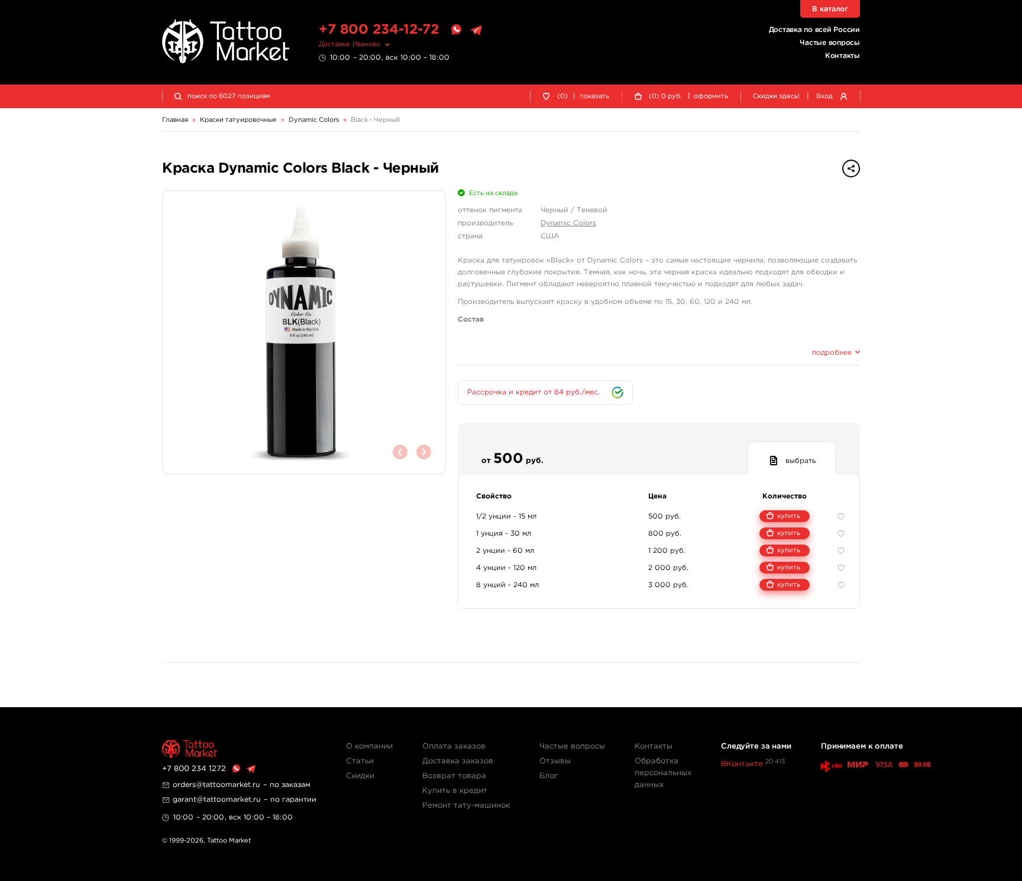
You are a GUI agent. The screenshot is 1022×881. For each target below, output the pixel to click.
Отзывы (555, 761)
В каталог (830, 9)
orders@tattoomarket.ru (216, 785)
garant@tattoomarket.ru (217, 799)
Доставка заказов (457, 761)
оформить (711, 96)
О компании (369, 746)
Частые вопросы (830, 43)
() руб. (665, 96)
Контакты (842, 56)
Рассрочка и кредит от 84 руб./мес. (533, 392)
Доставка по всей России (814, 30)
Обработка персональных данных (663, 773)
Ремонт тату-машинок (466, 805)
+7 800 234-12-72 (379, 30)
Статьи (360, 761)
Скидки (360, 776)
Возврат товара (454, 776)
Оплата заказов (454, 746)
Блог (548, 776)
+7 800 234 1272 (194, 769)
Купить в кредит (454, 791)
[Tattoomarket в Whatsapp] (456, 30)
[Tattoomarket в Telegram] (476, 30)
